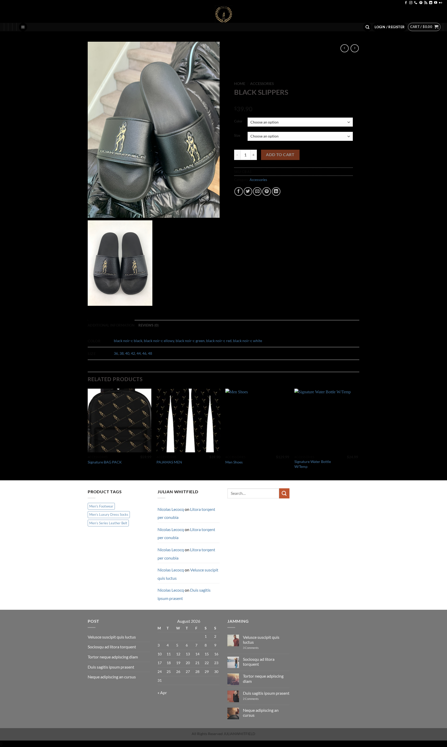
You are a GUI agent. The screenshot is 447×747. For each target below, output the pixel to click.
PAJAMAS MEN (169, 462)
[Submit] (284, 493)
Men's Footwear (101, 506)
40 (127, 353)
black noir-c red (219, 340)
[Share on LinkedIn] (276, 191)
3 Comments (255, 647)
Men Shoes (234, 462)
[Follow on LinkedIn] (430, 3)
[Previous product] (355, 48)
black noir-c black (128, 340)
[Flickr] (440, 3)
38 (122, 353)
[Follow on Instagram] (410, 3)
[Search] (367, 27)
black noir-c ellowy (159, 340)
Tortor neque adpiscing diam (113, 656)
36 (116, 353)
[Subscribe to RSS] (425, 3)
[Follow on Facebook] (405, 3)
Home (239, 84)
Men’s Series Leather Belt (108, 523)
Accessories (262, 84)
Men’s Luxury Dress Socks (108, 514)
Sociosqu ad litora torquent (112, 646)
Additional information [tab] (111, 325)
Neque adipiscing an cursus (112, 676)
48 (150, 353)
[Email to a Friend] (257, 191)
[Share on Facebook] (238, 191)
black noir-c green (190, 340)
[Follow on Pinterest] (420, 3)
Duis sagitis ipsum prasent (111, 666)
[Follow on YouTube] (435, 3)
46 (144, 353)
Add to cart (280, 154)
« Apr (162, 692)
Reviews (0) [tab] (148, 325)
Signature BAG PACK (105, 462)
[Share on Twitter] (248, 191)
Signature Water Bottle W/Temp (312, 464)
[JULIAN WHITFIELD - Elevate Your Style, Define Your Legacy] (224, 14)
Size (237, 135)
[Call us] (415, 3)
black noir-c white (247, 340)
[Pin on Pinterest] (266, 191)
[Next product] (344, 48)
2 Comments (255, 698)
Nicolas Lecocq (171, 509)
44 (139, 353)
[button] (23, 27)
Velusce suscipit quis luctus (112, 636)
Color (238, 121)
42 (133, 353)
